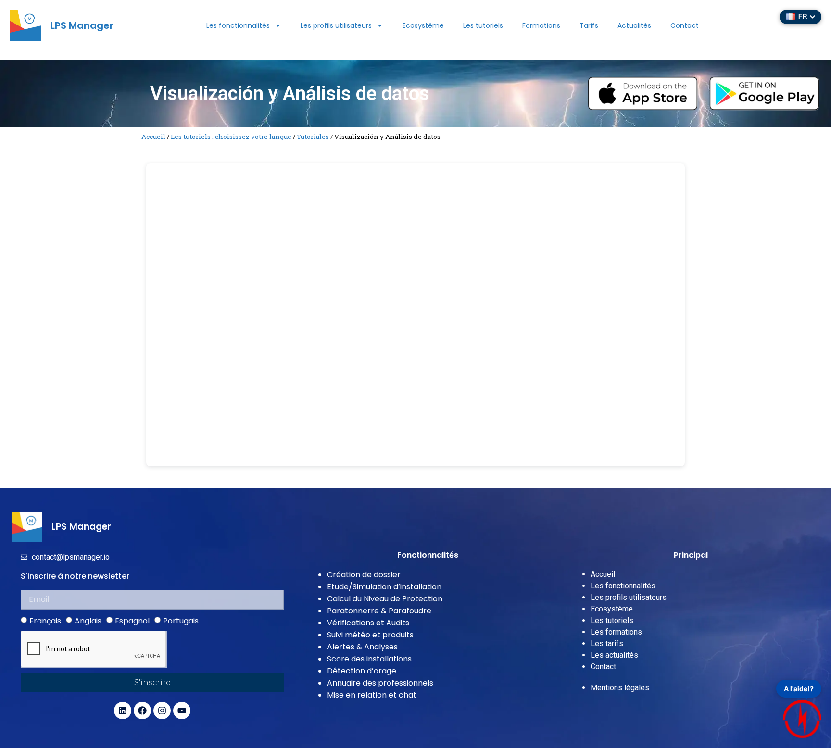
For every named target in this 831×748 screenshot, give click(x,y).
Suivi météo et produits (370, 634)
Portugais (181, 620)
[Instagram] (162, 710)
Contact (684, 25)
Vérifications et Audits (368, 622)
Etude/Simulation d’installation (384, 586)
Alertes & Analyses (362, 646)
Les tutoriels (483, 25)
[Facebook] (142, 710)
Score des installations (369, 658)
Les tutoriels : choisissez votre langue (231, 136)
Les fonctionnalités (238, 25)
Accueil (153, 136)
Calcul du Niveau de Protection (384, 598)
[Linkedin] (122, 710)
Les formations (616, 631)
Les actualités (614, 655)
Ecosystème (423, 25)
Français (45, 620)
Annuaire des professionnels (380, 682)
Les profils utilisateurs (336, 25)
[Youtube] (181, 710)
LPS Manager (81, 25)
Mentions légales (620, 687)
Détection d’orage (361, 670)
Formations (541, 25)
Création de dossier (364, 574)
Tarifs (588, 25)
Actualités (634, 25)
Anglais (88, 620)
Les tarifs (607, 643)
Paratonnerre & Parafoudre (379, 610)
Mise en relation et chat (371, 694)
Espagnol (132, 620)
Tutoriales (313, 136)
